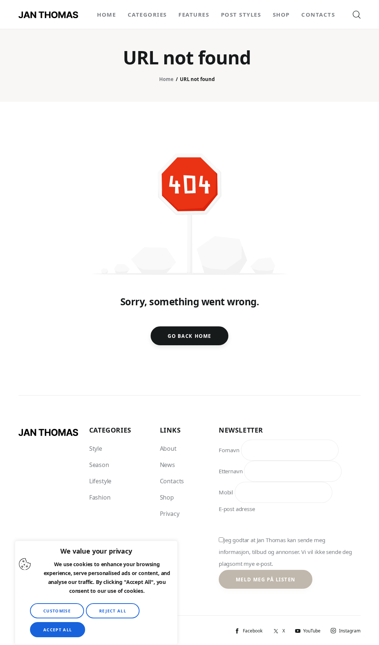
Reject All (112, 611)
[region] (96, 593)
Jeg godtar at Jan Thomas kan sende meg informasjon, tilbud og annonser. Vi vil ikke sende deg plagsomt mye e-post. (285, 552)
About (168, 448)
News (167, 465)
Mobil (226, 492)
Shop (167, 497)
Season (99, 465)
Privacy (170, 514)
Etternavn (230, 471)
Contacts (172, 481)
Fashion (100, 497)
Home (166, 79)
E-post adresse (237, 509)
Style (95, 448)
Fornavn (229, 450)
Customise (57, 611)
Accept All (57, 629)
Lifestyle (100, 481)
